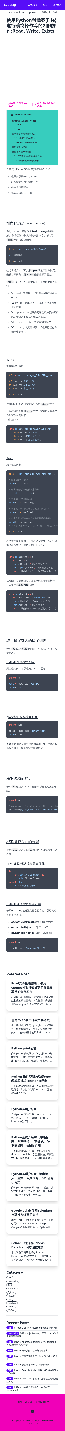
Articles (32, 4)
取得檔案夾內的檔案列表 (23, 134)
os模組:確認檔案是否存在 (27, 160)
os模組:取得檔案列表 (25, 137)
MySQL (11, 1310)
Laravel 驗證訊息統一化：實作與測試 (28, 1364)
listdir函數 (40, 668)
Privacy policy (42, 1401)
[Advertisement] (32, 68)
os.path (15, 910)
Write (18, 124)
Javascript (13, 1281)
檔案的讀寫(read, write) (24, 120)
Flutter (11, 1295)
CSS (10, 1284)
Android (12, 1288)
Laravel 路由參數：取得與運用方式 (27, 1350)
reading (12, 1302)
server (11, 1306)
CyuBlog (10, 5)
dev (10, 1299)
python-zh (33, 12)
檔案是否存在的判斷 (21, 152)
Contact (56, 4)
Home (9, 12)
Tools (45, 4)
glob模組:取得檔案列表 (26, 142)
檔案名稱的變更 (19, 147)
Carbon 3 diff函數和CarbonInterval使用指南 (32, 1327)
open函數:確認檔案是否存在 (29, 155)
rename (27, 786)
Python (11, 1292)
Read (18, 129)
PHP (10, 1277)
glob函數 (11, 743)
